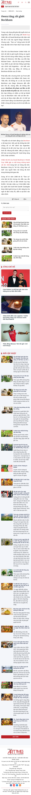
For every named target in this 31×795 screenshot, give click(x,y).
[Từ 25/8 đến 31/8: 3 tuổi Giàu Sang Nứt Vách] (7, 482)
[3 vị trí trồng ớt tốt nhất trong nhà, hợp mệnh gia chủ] (7, 685)
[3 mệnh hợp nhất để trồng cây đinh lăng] (7, 433)
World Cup (26, 35)
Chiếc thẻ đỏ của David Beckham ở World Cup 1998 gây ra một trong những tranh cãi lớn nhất (15, 162)
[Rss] (20, 785)
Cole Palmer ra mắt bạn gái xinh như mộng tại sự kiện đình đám (15, 290)
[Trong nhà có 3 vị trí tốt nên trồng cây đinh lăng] (7, 378)
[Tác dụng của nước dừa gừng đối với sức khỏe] (7, 392)
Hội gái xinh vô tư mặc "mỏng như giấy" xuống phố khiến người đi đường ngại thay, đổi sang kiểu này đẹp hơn (21, 494)
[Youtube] (14, 785)
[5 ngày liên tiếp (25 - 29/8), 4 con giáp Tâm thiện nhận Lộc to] (7, 629)
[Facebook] (11, 785)
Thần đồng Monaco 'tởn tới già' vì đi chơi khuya (15, 344)
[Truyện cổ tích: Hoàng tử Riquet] (7, 468)
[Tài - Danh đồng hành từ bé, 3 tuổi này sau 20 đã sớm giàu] (7, 722)
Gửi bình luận (6, 212)
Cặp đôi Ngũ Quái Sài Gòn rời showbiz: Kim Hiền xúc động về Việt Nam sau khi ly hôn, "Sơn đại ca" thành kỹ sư (21, 359)
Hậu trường (4, 285)
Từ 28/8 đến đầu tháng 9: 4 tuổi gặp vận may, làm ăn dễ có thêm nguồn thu (21, 585)
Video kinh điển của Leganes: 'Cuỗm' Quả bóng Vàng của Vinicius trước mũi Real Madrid (15, 317)
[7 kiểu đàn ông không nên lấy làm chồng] (7, 410)
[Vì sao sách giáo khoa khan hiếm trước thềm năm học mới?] (7, 644)
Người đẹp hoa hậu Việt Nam (11, 6)
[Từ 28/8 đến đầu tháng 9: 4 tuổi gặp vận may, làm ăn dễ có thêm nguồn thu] (7, 586)
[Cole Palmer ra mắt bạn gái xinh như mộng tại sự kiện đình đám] (15, 278)
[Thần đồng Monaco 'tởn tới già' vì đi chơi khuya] (15, 333)
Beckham (26, 140)
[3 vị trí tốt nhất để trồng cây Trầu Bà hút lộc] (7, 572)
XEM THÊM (15, 736)
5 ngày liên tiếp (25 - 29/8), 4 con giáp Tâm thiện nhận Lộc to (21, 628)
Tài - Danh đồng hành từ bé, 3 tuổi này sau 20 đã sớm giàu (21, 721)
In (25, 199)
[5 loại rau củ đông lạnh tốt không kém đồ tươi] (7, 669)
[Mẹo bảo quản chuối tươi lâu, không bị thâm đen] (7, 611)
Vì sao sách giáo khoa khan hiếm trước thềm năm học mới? (21, 643)
